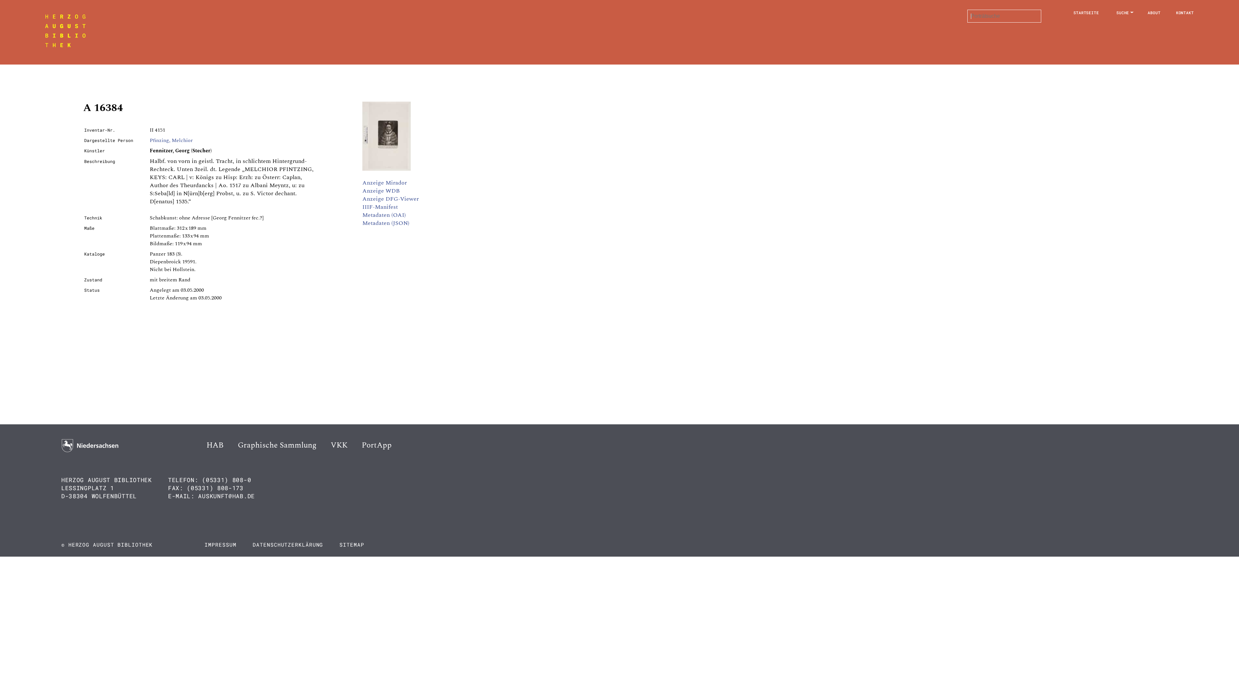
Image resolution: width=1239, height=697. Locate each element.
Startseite (1086, 12)
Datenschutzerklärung (288, 544)
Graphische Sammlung (277, 445)
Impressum (220, 544)
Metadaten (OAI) (384, 215)
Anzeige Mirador (384, 182)
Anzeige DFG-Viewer (390, 199)
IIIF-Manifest (380, 207)
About (1154, 12)
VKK (339, 445)
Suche (1122, 12)
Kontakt (1185, 12)
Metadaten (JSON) (385, 223)
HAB (215, 445)
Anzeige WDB (381, 191)
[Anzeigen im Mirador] (386, 169)
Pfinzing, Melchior (171, 140)
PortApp (377, 445)
